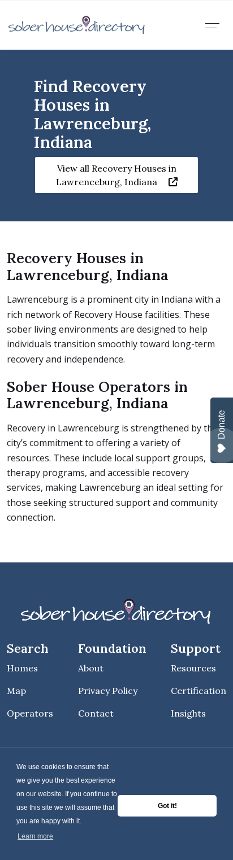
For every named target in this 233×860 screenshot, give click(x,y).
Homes (22, 668)
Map (16, 690)
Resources (193, 668)
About (90, 668)
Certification (198, 690)
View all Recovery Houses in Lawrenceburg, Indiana (116, 175)
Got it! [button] (167, 806)
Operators (30, 713)
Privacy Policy (107, 690)
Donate (221, 424)
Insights (188, 713)
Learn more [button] (35, 836)
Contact (96, 713)
